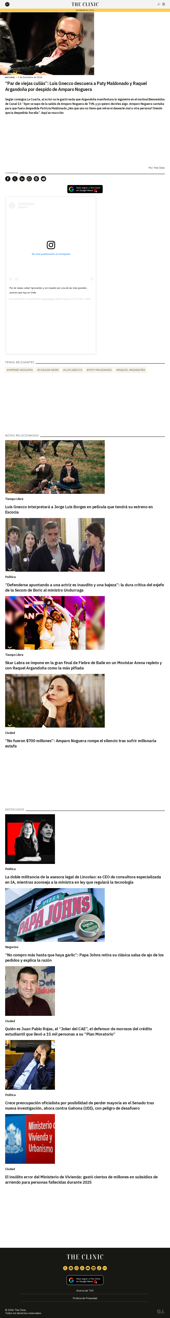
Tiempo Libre (14, 499)
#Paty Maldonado (99, 370)
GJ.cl (161, 1312)
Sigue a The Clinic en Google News (85, 189)
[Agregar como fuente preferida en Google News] (85, 1280)
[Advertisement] (51, 325)
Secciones (163, 4)
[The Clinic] (10, 4)
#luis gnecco (72, 370)
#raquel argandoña (130, 370)
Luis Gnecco (48, 299)
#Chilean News (48, 370)
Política (10, 577)
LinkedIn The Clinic (93, 1268)
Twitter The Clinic (65, 1268)
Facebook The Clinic (71, 1268)
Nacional (10, 77)
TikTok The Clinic (99, 1268)
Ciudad (10, 733)
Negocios (11, 947)
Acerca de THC (85, 1290)
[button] (7, 178)
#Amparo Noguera (20, 370)
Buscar (159, 4)
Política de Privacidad (85, 1298)
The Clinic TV (88, 1268)
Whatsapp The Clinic (82, 1268)
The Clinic (159, 167)
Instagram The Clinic (76, 1268)
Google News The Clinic (105, 1268)
